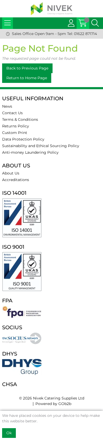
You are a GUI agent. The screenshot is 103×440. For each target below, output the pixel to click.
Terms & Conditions (20, 119)
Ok (9, 433)
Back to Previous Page (27, 68)
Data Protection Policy (23, 139)
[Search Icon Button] (95, 23)
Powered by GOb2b (53, 403)
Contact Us (12, 113)
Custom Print (14, 132)
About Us (10, 173)
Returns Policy (15, 126)
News (7, 106)
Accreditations (15, 179)
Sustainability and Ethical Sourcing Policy (40, 145)
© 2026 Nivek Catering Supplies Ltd (51, 398)
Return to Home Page (26, 78)
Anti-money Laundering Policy (30, 152)
